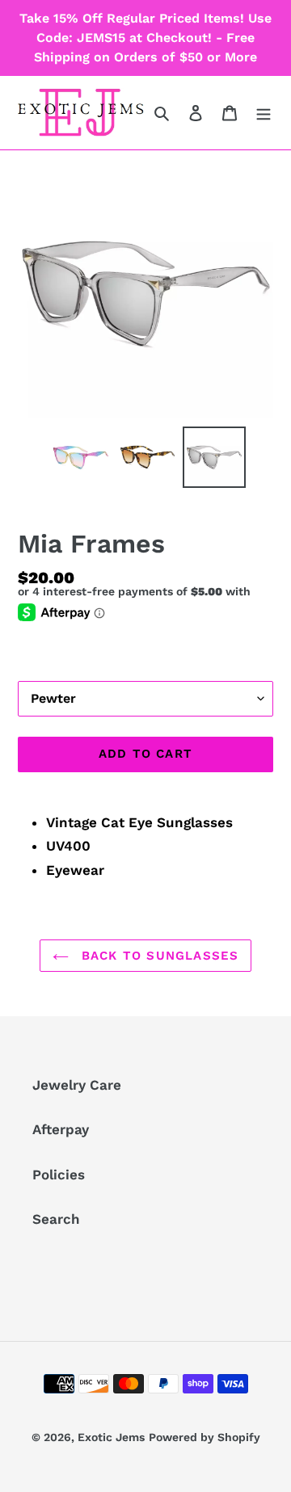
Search (56, 1219)
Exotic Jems (111, 1437)
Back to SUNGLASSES (158, 955)
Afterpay (60, 1129)
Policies (58, 1174)
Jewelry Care (76, 1085)
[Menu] (263, 113)
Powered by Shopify (204, 1437)
